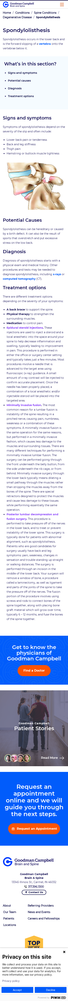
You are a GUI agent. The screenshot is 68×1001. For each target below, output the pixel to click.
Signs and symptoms (22, 73)
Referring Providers (41, 905)
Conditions (22, 12)
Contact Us (36, 892)
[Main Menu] (62, 4)
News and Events (39, 912)
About (7, 905)
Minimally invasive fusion (24, 405)
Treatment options (21, 96)
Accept (17, 990)
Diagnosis (15, 88)
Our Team (9, 912)
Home (7, 12)
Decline (50, 990)
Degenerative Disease (17, 17)
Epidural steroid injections (25, 327)
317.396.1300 (36, 886)
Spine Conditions (45, 12)
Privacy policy (11, 980)
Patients (8, 918)
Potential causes (19, 80)
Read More (50, 758)
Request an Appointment (36, 828)
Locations (9, 925)
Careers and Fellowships (44, 918)
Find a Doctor (34, 670)
